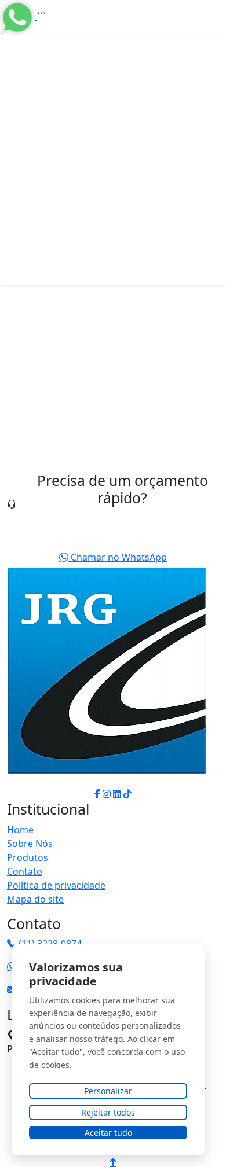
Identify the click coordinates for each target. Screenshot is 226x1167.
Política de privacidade (56, 885)
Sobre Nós (30, 843)
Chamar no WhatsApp (117, 557)
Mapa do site (35, 899)
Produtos (27, 857)
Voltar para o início (80, 468)
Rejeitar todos (108, 1112)
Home (20, 829)
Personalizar (108, 1090)
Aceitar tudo (108, 1132)
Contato (24, 871)
